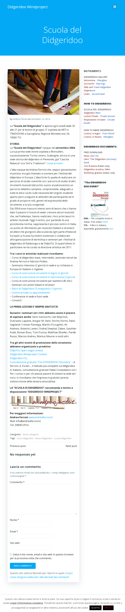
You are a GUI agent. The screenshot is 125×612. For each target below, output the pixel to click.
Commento (17, 482)
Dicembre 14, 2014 (40, 119)
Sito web (15, 543)
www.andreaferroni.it (41, 417)
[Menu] (114, 6)
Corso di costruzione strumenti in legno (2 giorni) (40, 273)
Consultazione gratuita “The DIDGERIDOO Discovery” (40, 362)
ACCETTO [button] (95, 607)
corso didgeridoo (25, 438)
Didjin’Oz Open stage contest (26, 350)
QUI (111, 228)
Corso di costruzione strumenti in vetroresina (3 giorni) (43, 277)
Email (14, 531)
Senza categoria (30, 434)
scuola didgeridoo (62, 438)
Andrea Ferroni (20, 119)
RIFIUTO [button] (108, 607)
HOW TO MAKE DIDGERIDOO (99, 130)
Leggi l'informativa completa (26, 602)
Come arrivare (54, 163)
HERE (105, 221)
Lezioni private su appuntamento (31, 292)
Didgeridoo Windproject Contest (28, 354)
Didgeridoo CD (18, 358)
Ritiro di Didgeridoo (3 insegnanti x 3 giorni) (37, 288)
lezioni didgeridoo (43, 438)
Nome (14, 520)
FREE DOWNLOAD (93, 152)
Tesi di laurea (90, 166)
